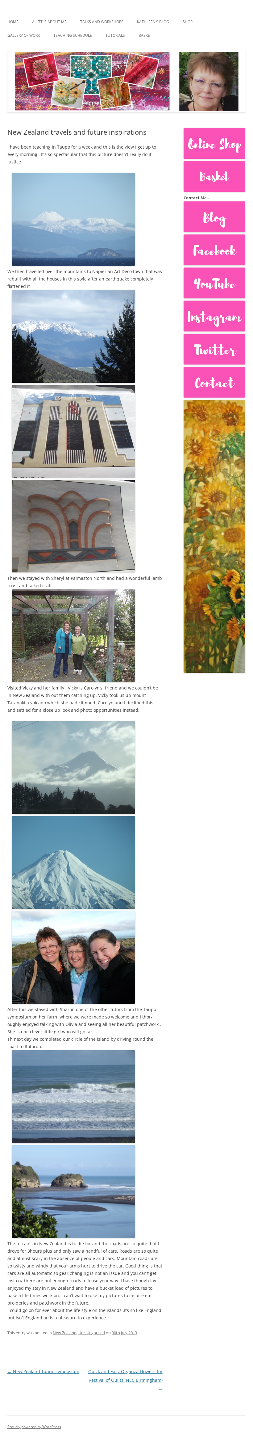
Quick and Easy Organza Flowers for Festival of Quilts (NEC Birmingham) (125, 1380)
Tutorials (115, 35)
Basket (145, 35)
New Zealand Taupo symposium (43, 1371)
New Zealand (65, 1332)
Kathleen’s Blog (153, 21)
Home (13, 21)
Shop (188, 21)
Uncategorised (91, 1332)
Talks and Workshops (101, 21)
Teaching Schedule (72, 35)
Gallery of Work (23, 35)
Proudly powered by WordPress (34, 1426)
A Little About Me (49, 21)
